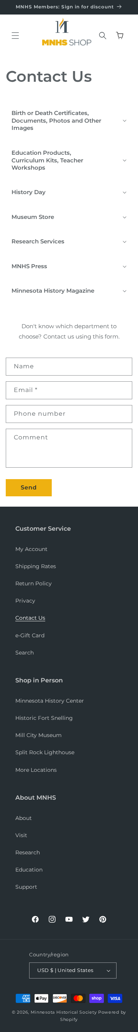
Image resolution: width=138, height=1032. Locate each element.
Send (29, 487)
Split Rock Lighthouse (44, 752)
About (23, 818)
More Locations (36, 769)
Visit (21, 835)
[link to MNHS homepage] (65, 27)
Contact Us (30, 617)
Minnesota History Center (49, 700)
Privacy (25, 600)
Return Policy (33, 583)
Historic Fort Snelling (44, 717)
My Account (31, 549)
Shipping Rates (35, 566)
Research (27, 852)
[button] (15, 35)
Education (29, 869)
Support (26, 886)
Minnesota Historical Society (64, 1012)
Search (24, 652)
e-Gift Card (29, 635)
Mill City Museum (38, 735)
